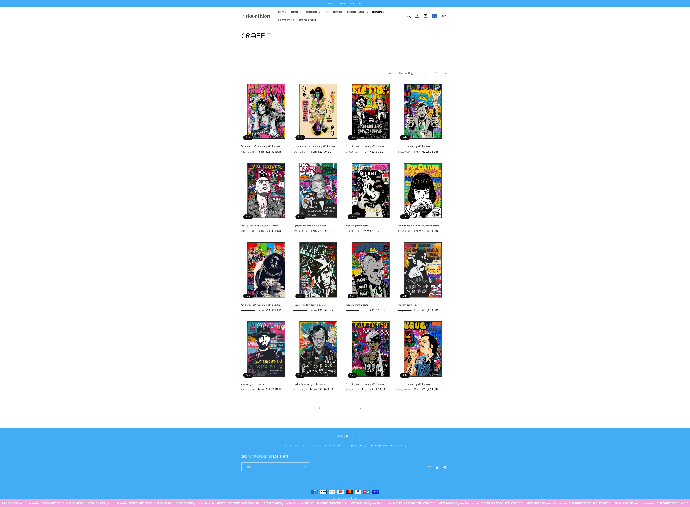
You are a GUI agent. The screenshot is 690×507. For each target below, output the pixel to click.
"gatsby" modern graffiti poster (310, 225)
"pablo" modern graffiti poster (414, 146)
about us (316, 445)
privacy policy (378, 445)
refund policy (398, 445)
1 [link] (319, 408)
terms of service (334, 445)
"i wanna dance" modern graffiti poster (314, 146)
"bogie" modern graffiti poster (309, 305)
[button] (296, 12)
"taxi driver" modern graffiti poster (259, 225)
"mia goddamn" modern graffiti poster (418, 225)
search (288, 445)
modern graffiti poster (357, 225)
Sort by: (390, 73)
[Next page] (370, 408)
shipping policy (357, 445)
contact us (301, 445)
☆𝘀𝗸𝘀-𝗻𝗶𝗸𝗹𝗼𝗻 (349, 498)
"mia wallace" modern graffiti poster (260, 146)
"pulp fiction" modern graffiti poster (365, 146)
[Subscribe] (304, 466)
